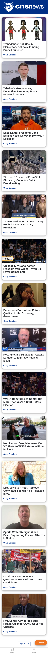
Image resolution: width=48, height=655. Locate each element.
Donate (41, 643)
